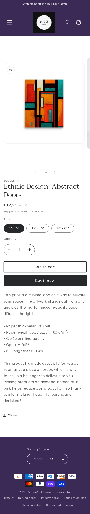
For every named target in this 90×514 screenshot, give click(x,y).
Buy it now (45, 281)
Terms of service (75, 498)
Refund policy (27, 498)
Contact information (59, 505)
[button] (9, 22)
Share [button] (12, 415)
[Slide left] (35, 172)
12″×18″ (37, 228)
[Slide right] (55, 172)
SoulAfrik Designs (42, 492)
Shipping (9, 211)
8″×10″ (14, 228)
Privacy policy (50, 498)
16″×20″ (62, 228)
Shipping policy (32, 505)
